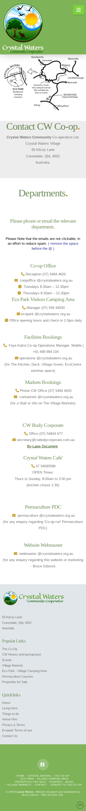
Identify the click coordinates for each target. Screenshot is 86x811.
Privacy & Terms (13, 725)
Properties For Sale (30, 782)
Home (6, 702)
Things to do (10, 714)
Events (7, 660)
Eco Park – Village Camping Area (44, 778)
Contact (41, 784)
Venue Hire (9, 719)
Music (69, 782)
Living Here (10, 708)
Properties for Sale (14, 682)
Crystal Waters (39, 776)
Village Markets (12, 665)
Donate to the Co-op (66, 784)
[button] (78, 10)
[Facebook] (43, 764)
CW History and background (21, 654)
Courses (55, 782)
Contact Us (10, 736)
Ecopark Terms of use (17, 730)
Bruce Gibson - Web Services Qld (42, 794)
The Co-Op (9, 649)
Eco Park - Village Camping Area (24, 671)
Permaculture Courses (17, 676)
